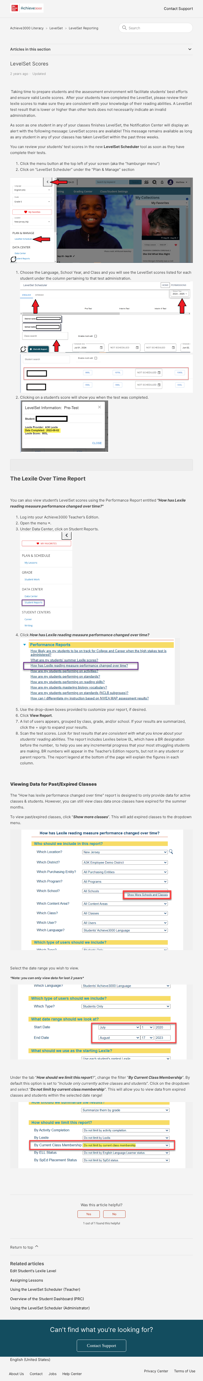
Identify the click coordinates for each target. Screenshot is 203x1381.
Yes (88, 1214)
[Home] (27, 11)
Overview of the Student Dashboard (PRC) (47, 1298)
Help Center (72, 1374)
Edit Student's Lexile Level (33, 1270)
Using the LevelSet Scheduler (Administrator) (50, 1308)
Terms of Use (184, 1371)
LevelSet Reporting (83, 28)
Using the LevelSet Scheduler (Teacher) (45, 1289)
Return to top (22, 1247)
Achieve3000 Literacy (27, 28)
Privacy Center (156, 1371)
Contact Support (178, 8)
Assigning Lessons (26, 1280)
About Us (16, 1374)
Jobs (52, 1374)
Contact (36, 1374)
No (114, 1214)
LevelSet (56, 28)
